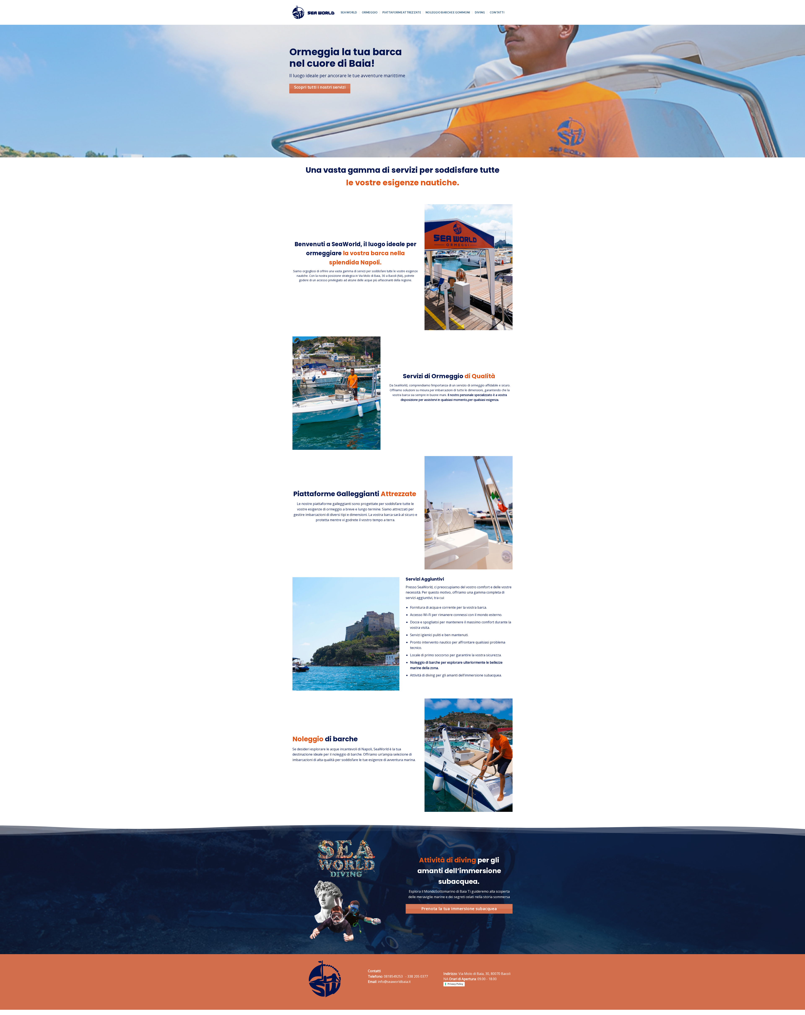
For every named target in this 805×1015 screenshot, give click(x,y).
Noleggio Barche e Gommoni (448, 12)
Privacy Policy (455, 983)
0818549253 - (395, 976)
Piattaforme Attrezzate (401, 12)
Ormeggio (370, 12)
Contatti (497, 12)
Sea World (349, 12)
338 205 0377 (417, 976)
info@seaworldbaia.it (394, 981)
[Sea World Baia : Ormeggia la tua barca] (313, 12)
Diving (480, 12)
